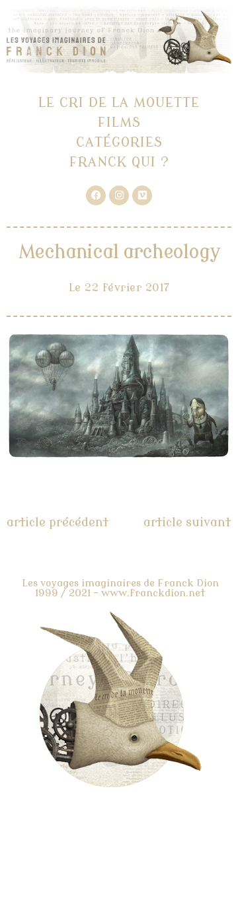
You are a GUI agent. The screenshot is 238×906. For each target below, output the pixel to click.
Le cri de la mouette (119, 102)
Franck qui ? (119, 162)
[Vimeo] (142, 195)
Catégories (119, 142)
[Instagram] (119, 195)
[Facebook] (96, 195)
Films (119, 122)
